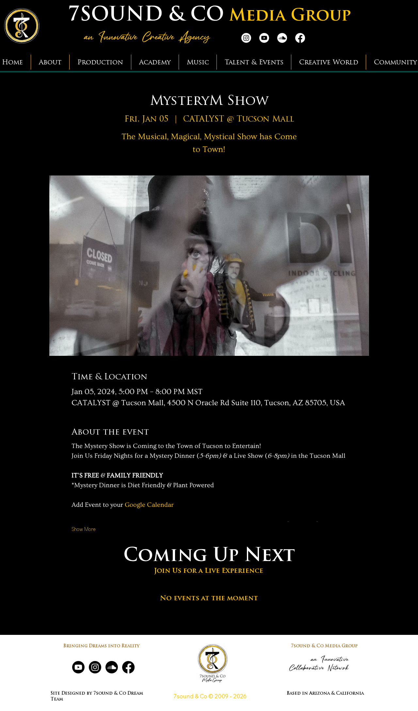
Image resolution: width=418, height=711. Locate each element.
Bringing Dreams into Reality (101, 646)
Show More (84, 529)
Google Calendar (149, 504)
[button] (50, 62)
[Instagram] (246, 38)
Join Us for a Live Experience (208, 571)
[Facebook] (300, 38)
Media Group (290, 16)
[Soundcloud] (282, 38)
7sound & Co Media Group (324, 646)
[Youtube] (264, 38)
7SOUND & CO (146, 15)
